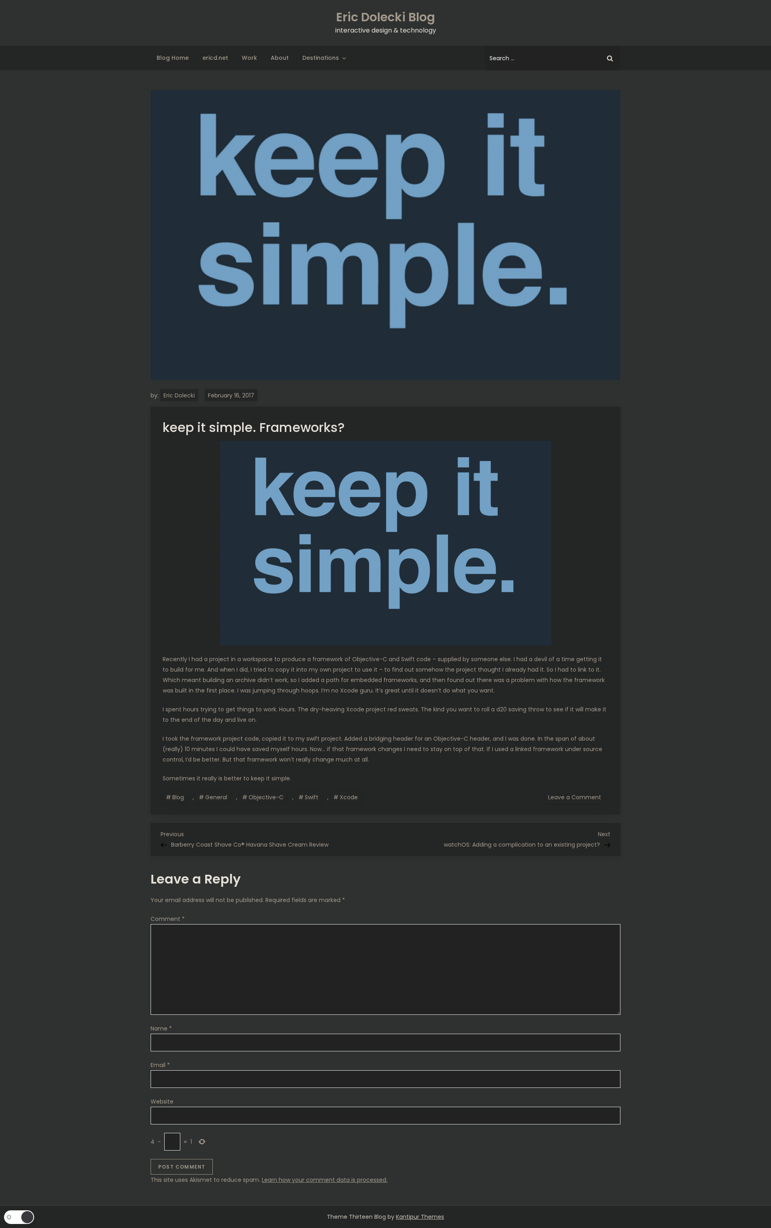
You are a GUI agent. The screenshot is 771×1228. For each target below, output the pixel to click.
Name (161, 1028)
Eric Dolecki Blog (385, 17)
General (216, 797)
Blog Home (173, 58)
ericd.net (215, 58)
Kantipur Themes (420, 1217)
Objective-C (266, 797)
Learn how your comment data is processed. (325, 1180)
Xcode (349, 797)
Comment (168, 919)
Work (249, 58)
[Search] (610, 58)
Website (162, 1102)
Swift (311, 797)
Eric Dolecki (179, 395)
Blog (178, 797)
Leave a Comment (576, 797)
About (280, 58)
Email (160, 1065)
